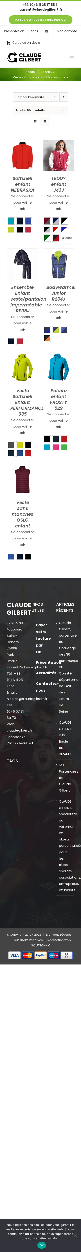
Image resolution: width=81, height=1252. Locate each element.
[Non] (75, 1235)
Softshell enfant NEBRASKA (22, 184)
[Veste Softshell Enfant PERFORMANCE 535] (22, 355)
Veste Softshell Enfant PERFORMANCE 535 (27, 402)
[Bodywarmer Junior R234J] (58, 251)
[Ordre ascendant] (63, 97)
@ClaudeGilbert (20, 743)
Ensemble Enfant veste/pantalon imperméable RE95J (28, 299)
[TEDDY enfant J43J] (58, 142)
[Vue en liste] (44, 121)
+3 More (66, 238)
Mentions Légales (59, 934)
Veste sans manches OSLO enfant (22, 514)
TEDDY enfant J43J (58, 184)
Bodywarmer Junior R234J (61, 293)
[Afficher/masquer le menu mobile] (72, 56)
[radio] (11, 221)
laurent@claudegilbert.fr (40, 9)
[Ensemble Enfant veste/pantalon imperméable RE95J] (22, 251)
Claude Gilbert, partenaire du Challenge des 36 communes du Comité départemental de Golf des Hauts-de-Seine (65, 667)
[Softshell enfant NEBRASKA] (22, 142)
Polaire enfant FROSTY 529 (58, 399)
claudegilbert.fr (19, 730)
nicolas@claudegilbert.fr (27, 698)
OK (42, 1245)
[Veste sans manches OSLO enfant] (22, 467)
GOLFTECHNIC (40, 945)
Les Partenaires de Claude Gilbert (65, 778)
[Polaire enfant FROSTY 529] (58, 355)
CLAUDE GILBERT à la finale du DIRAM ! (65, 738)
